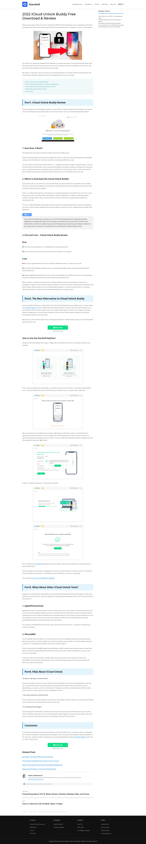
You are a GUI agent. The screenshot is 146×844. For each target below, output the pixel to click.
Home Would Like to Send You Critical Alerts (109, 27)
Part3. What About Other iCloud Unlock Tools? (40, 87)
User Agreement (106, 833)
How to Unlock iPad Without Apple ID (43, 578)
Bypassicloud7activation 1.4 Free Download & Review (39, 769)
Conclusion (29, 91)
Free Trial (58, 328)
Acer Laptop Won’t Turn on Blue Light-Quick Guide (111, 25)
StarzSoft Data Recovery (37, 824)
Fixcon (97, 4)
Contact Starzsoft (59, 827)
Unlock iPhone (48, 784)
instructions (38, 564)
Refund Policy (105, 830)
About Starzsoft (58, 824)
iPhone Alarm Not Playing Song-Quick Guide (109, 23)
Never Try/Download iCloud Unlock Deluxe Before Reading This (42, 765)
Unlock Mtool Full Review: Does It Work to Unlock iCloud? (40, 761)
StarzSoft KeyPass (30, 308)
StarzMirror (88, 4)
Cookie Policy (105, 824)
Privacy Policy (105, 827)
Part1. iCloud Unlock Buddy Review (37, 82)
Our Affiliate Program (83, 830)
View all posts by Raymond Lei (35, 779)
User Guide (80, 827)
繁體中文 (121, 4)
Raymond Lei (29, 784)
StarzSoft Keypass (80, 737)
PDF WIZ (105, 4)
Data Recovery (77, 4)
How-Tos (113, 4)
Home (24, 812)
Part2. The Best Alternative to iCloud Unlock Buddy (42, 84)
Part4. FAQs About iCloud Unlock (36, 89)
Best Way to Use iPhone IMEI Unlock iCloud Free (37, 757)
